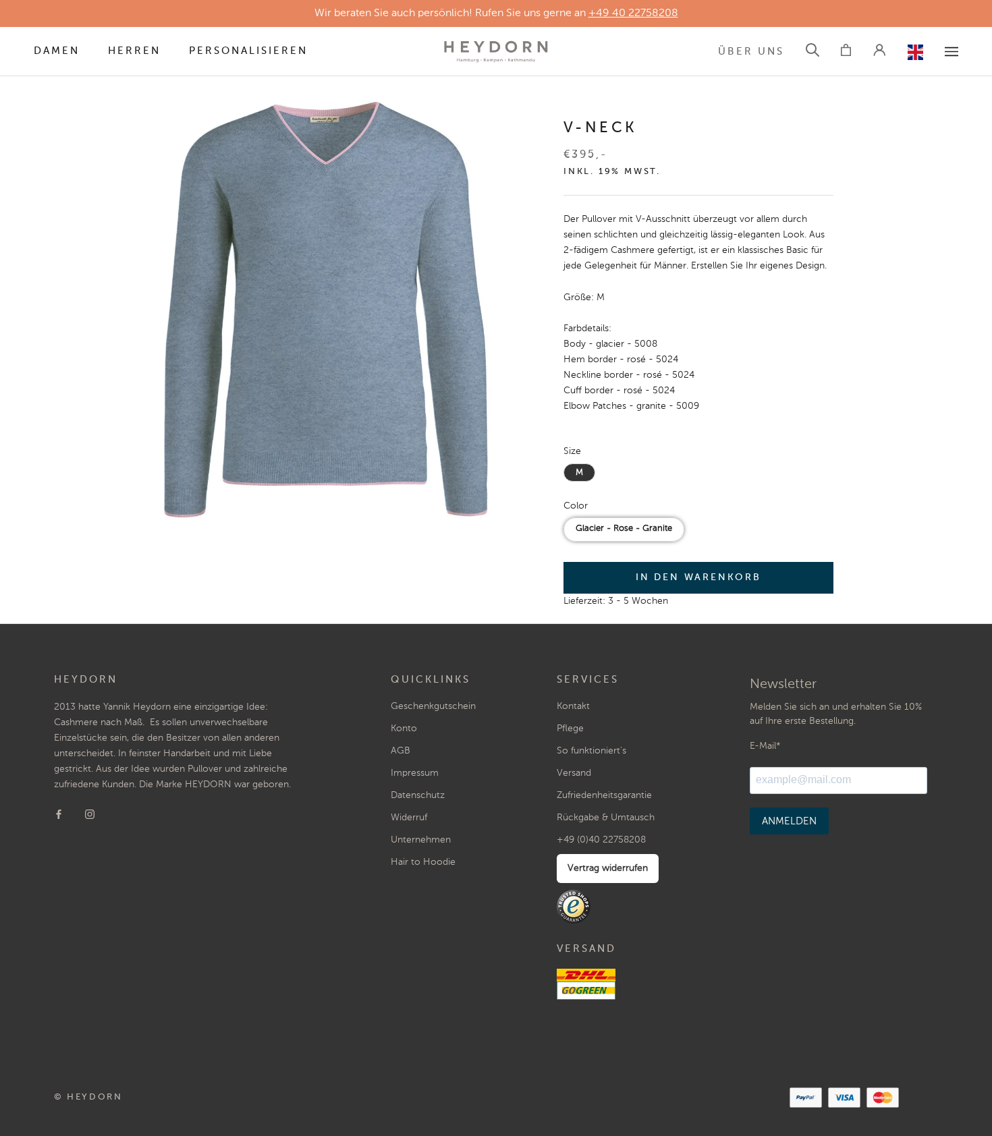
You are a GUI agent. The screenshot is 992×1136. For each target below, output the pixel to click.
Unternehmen (421, 840)
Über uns (751, 52)
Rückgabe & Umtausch (606, 817)
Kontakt (573, 706)
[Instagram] (89, 814)
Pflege (570, 728)
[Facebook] (58, 814)
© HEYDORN (88, 1097)
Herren (134, 51)
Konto (404, 728)
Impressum (415, 773)
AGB (400, 751)
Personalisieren (248, 51)
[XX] (951, 52)
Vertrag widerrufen (608, 868)
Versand (574, 773)
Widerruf (409, 817)
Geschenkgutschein (433, 706)
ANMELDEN (789, 821)
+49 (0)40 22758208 (601, 840)
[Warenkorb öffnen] (846, 52)
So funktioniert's (591, 751)
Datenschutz (418, 795)
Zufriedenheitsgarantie (604, 795)
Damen (57, 51)
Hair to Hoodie (423, 862)
